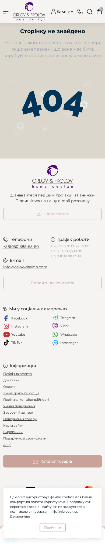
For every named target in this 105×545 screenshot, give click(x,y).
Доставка (11, 380)
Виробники (13, 432)
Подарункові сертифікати (24, 438)
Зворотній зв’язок (18, 412)
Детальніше (20, 516)
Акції (7, 445)
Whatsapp (68, 334)
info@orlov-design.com (25, 267)
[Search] (89, 11)
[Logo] (29, 11)
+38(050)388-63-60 (21, 246)
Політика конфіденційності (26, 400)
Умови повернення (19, 406)
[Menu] (6, 11)
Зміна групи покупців (21, 393)
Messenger (69, 343)
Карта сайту (13, 425)
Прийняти (52, 527)
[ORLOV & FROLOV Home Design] (52, 176)
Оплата (9, 387)
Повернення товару (20, 419)
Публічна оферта (17, 374)
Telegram (67, 318)
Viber (64, 326)
